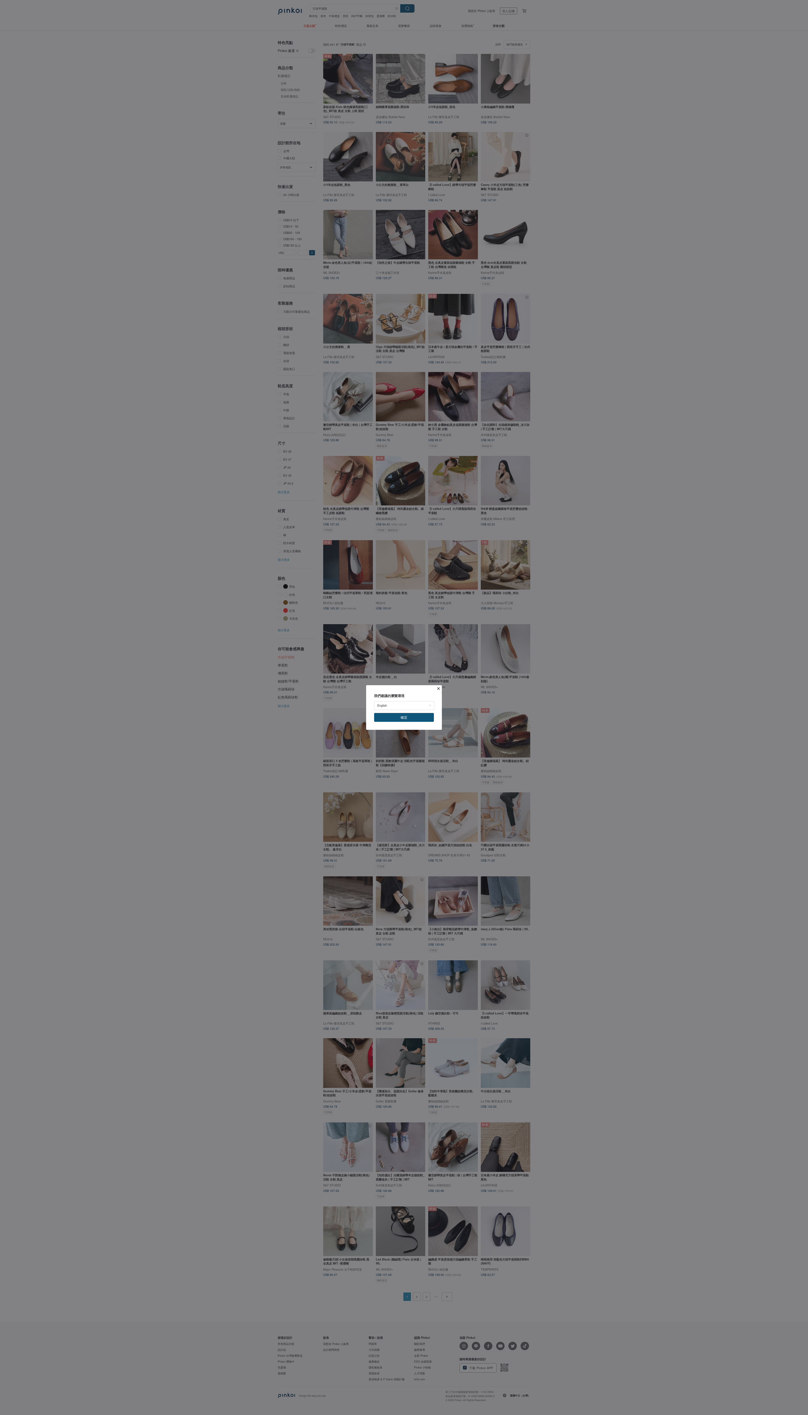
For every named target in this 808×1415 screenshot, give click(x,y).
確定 (404, 717)
